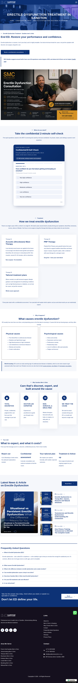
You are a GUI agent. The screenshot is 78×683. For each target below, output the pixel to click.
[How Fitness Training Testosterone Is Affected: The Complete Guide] (46, 530)
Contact (46, 627)
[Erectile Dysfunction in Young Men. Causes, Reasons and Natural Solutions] (46, 498)
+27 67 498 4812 (50, 651)
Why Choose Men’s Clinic (51, 625)
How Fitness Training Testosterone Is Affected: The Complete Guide (64, 531)
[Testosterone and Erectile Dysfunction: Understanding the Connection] (46, 514)
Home (12, 20)
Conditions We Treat (23, 20)
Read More (7, 531)
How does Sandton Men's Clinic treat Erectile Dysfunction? (21, 576)
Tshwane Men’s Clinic (7, 653)
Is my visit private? (9, 583)
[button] (39, 552)
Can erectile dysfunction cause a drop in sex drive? (19, 572)
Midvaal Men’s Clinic (6, 665)
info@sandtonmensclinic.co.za (54, 654)
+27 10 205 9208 (50, 649)
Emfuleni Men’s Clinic (7, 658)
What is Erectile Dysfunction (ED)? (14, 552)
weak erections (47, 366)
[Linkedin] (2, 630)
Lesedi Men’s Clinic (6, 660)
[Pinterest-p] (11, 630)
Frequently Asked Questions (51, 630)
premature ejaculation (65, 366)
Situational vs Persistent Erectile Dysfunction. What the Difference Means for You (19, 525)
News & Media (47, 632)
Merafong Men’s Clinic (7, 663)
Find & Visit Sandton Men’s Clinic (10, 649)
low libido (54, 366)
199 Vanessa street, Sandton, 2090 (54, 656)
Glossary (46, 634)
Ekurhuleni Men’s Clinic (7, 656)
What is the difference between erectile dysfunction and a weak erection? (25, 569)
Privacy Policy (47, 637)
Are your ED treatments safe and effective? (16, 579)
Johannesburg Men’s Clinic (8, 651)
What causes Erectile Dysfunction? (14, 565)
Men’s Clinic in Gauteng (50, 623)
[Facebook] (6, 630)
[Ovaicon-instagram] (15, 630)
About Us (46, 621)
